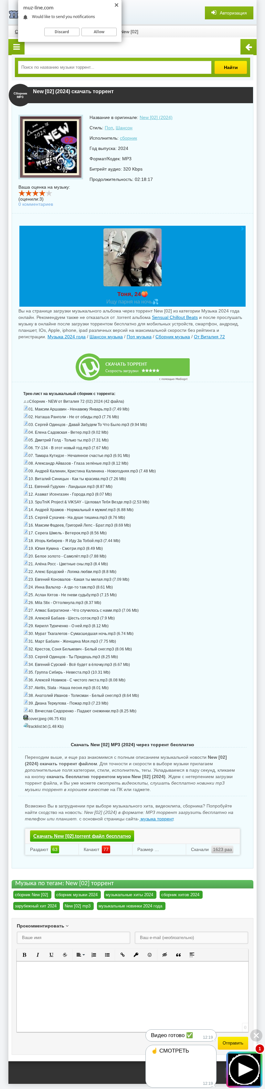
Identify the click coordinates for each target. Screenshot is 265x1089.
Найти (231, 67)
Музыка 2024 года (67, 336)
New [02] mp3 (77, 906)
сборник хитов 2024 (180, 894)
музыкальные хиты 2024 (129, 894)
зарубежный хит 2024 (36, 906)
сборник (128, 138)
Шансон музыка (106, 336)
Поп (109, 127)
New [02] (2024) (156, 117)
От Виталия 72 (209, 336)
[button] (24, 955)
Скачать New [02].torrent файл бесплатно (82, 836)
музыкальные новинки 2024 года (130, 906)
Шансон (124, 127)
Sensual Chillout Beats (175, 317)
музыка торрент (156, 818)
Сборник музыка (172, 336)
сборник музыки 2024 (77, 894)
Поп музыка (139, 336)
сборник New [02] (31, 894)
